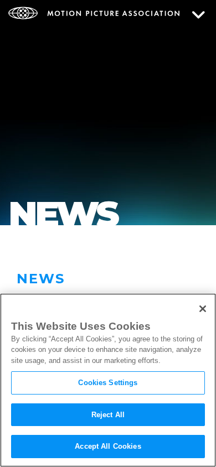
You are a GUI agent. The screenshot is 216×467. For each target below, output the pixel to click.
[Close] (203, 309)
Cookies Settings (107, 382)
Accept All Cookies (108, 446)
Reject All (108, 415)
